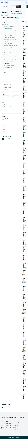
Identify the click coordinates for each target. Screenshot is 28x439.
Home (2, 15)
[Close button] (23, 2)
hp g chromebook (5, 407)
